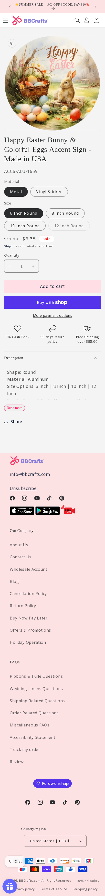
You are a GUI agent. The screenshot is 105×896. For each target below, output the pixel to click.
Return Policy (23, 605)
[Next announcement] (95, 6)
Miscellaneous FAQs (29, 725)
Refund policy (88, 881)
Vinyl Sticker (49, 191)
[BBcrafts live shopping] (68, 513)
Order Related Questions (34, 713)
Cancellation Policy (28, 593)
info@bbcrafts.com (30, 474)
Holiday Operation (28, 642)
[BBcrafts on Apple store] (22, 513)
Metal (16, 191)
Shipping (10, 246)
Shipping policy (85, 889)
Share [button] (16, 421)
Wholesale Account (28, 569)
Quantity (11, 255)
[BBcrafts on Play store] (47, 513)
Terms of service (53, 889)
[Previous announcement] (9, 6)
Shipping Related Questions (37, 700)
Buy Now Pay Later (29, 618)
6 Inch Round (23, 213)
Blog (14, 581)
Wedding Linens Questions (36, 688)
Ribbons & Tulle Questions (36, 676)
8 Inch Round (65, 213)
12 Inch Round (72, 227)
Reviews (18, 761)
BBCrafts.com (30, 880)
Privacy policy (23, 889)
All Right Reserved (57, 880)
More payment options (52, 315)
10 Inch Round (25, 225)
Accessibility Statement (32, 737)
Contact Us (21, 557)
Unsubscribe (23, 488)
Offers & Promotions (30, 630)
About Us (19, 544)
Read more (14, 408)
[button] (77, 20)
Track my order (25, 749)
